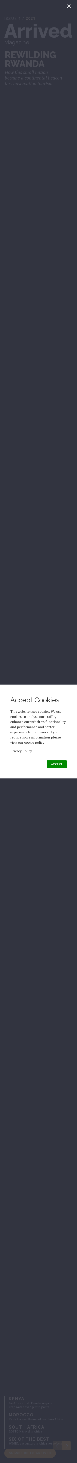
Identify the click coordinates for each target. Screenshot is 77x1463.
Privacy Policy (21, 751)
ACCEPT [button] (56, 764)
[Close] (70, 7)
